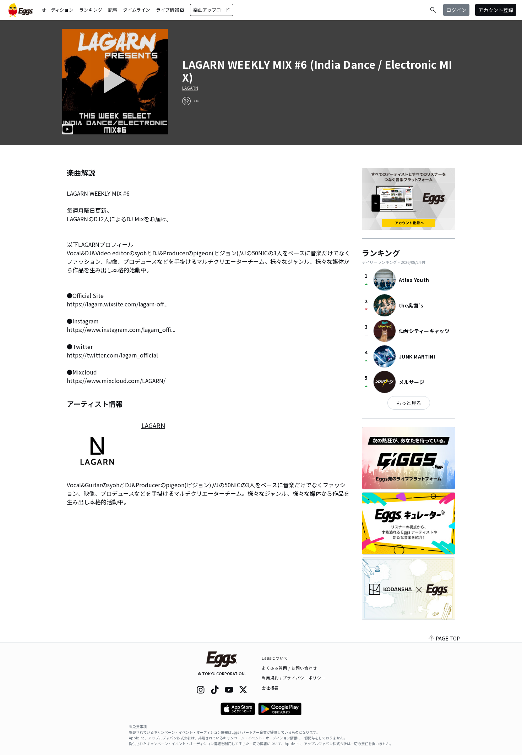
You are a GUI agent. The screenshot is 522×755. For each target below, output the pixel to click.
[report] (196, 101)
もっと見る (408, 402)
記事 (112, 9)
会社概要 (270, 687)
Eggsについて (275, 658)
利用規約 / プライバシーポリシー (294, 678)
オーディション (58, 9)
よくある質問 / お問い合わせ (289, 668)
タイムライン (136, 9)
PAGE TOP (448, 638)
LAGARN (190, 88)
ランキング (90, 9)
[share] (186, 101)
